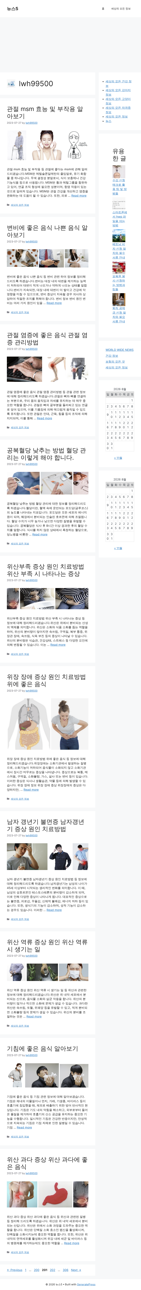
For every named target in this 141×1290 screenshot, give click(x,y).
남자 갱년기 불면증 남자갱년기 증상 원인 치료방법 (45, 825)
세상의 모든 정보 (121, 8)
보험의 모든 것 (115, 361)
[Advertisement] (70, 43)
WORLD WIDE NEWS (120, 350)
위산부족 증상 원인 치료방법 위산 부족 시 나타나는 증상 (45, 570)
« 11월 (118, 458)
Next (76, 1270)
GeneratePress (86, 1284)
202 (53, 1270)
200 (37, 1270)
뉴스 (108, 121)
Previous (14, 1270)
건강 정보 (112, 355)
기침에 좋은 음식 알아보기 (42, 1048)
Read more (78, 195)
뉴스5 (12, 8)
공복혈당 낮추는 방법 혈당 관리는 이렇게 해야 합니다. (46, 454)
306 (66, 1270)
